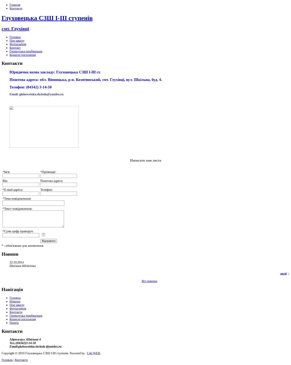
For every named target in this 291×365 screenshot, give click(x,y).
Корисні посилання (23, 55)
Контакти (16, 8)
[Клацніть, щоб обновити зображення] (46, 235)
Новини (15, 301)
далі (283, 273)
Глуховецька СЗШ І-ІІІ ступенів (47, 18)
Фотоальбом (18, 44)
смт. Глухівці (15, 28)
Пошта (14, 322)
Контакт (15, 47)
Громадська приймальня (26, 51)
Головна (15, 37)
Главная (15, 5)
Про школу (17, 40)
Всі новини (149, 281)
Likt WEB (93, 353)
